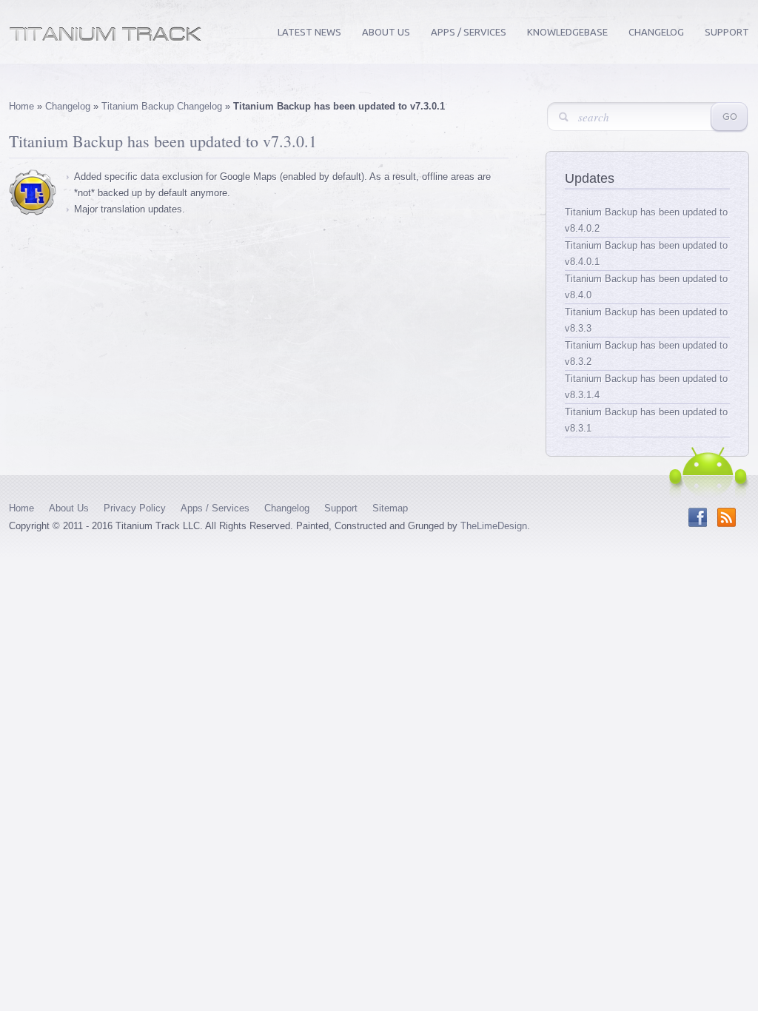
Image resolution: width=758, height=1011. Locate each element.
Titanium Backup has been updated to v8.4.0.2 (646, 220)
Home (21, 106)
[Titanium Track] (105, 38)
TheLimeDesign (493, 525)
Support (727, 32)
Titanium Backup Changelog (161, 106)
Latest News (309, 32)
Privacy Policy (135, 508)
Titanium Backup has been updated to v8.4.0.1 (646, 253)
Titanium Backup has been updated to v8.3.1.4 (646, 386)
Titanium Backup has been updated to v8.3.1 (646, 420)
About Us (386, 32)
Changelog (656, 32)
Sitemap (390, 508)
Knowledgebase (567, 32)
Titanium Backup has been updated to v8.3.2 (646, 353)
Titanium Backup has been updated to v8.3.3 (646, 320)
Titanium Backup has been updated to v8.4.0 (646, 286)
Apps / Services (468, 32)
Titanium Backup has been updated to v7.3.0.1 (163, 141)
